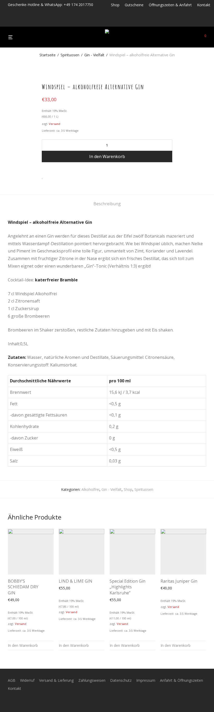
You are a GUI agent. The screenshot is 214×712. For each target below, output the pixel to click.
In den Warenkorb (107, 156)
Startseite (47, 54)
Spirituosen (70, 54)
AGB (11, 680)
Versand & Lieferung (56, 680)
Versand (54, 124)
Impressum (145, 680)
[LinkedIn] (126, 21)
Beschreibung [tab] (107, 204)
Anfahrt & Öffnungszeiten (181, 680)
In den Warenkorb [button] (23, 645)
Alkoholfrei (90, 489)
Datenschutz (121, 680)
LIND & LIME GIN (75, 581)
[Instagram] (119, 21)
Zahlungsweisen (91, 680)
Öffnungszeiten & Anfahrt (170, 5)
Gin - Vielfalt (94, 54)
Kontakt (203, 5)
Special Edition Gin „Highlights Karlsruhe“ (127, 587)
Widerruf (27, 680)
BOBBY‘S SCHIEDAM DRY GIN (23, 587)
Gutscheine (134, 5)
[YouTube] (133, 21)
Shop (115, 5)
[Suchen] (196, 37)
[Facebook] (112, 21)
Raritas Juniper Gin (178, 581)
